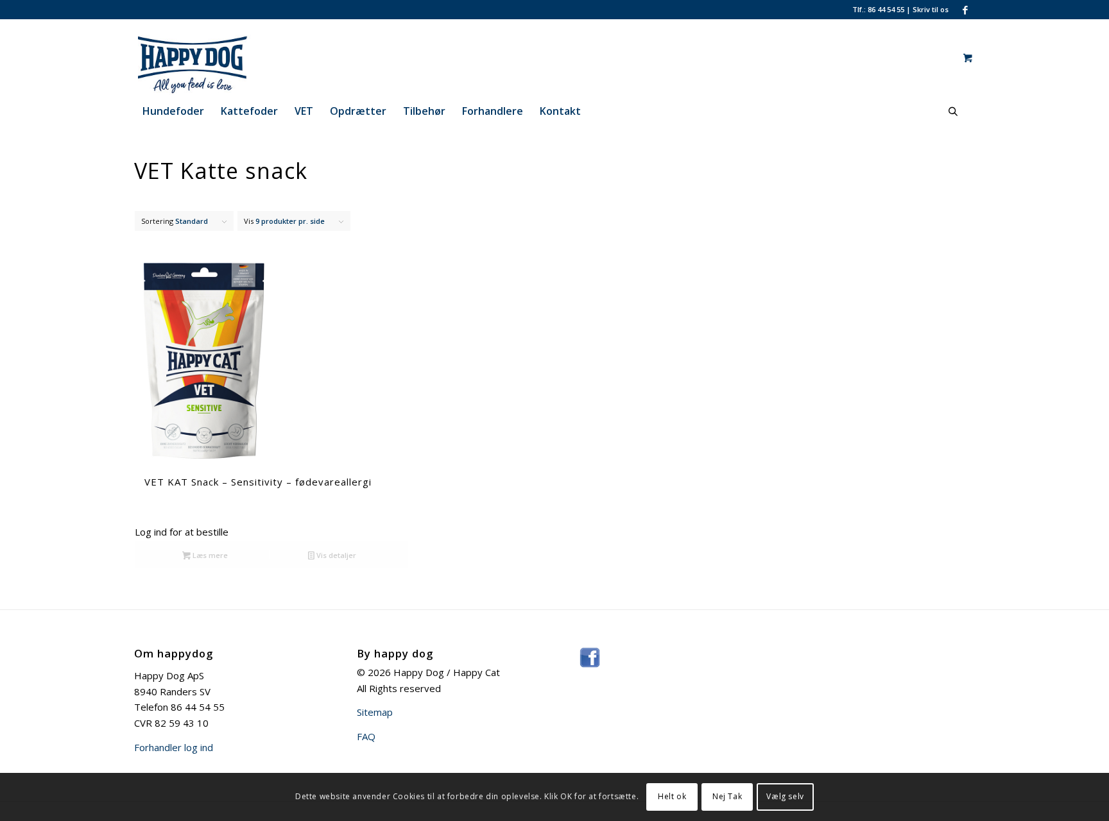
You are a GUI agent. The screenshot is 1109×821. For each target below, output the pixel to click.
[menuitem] (173, 111)
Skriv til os (931, 9)
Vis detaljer (335, 555)
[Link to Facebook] (965, 9)
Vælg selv (785, 796)
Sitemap (375, 712)
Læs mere (209, 555)
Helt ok (672, 796)
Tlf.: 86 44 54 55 (878, 9)
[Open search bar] (953, 111)
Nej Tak (727, 796)
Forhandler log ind (173, 747)
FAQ (366, 736)
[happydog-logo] (216, 57)
